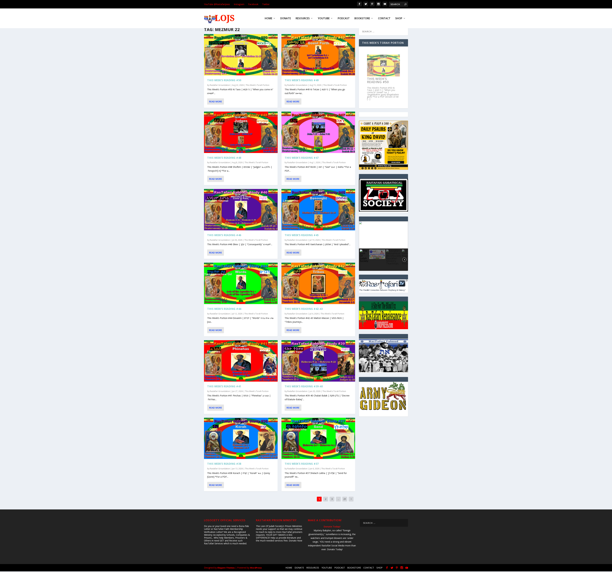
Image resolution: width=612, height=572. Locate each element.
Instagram (239, 4)
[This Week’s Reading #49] (318, 54)
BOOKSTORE (362, 18)
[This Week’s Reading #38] (241, 438)
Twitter (266, 4)
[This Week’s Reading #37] (318, 438)
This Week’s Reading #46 (224, 235)
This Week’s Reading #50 (224, 80)
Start (382, 102)
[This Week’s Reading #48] (241, 132)
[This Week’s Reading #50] (241, 54)
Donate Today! (332, 526)
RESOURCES (303, 18)
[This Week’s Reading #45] (318, 209)
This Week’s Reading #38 (224, 463)
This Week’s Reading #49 (302, 80)
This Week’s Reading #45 (302, 235)
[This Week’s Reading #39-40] (318, 361)
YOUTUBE (324, 18)
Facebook (253, 4)
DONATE (285, 18)
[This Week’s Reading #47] (318, 132)
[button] (363, 234)
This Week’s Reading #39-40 (304, 386)
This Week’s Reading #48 (224, 158)
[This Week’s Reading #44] (241, 283)
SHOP (398, 18)
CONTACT (384, 18)
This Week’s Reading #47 (302, 158)
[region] (383, 246)
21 (344, 499)
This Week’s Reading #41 (224, 386)
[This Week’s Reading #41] (241, 361)
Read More (215, 101)
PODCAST (344, 18)
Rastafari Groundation (220, 85)
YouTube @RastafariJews (217, 4)
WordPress (256, 567)
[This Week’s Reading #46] (241, 209)
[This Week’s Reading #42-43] (318, 283)
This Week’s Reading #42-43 (304, 309)
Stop (385, 102)
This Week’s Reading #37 (302, 463)
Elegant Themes (226, 567)
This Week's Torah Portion (257, 85)
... (338, 499)
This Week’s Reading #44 (224, 309)
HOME (268, 18)
